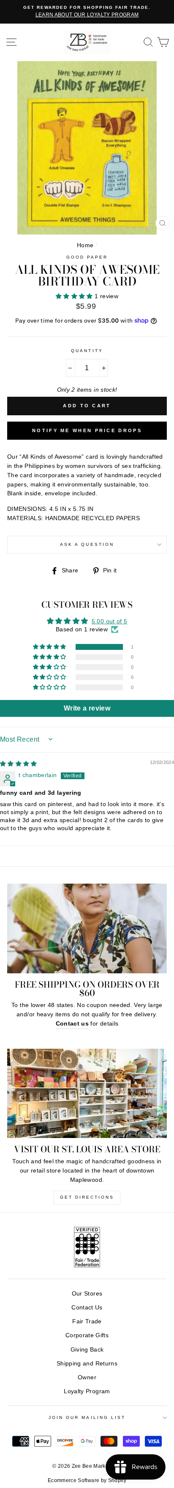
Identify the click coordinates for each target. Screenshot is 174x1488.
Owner (87, 1377)
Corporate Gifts (87, 1335)
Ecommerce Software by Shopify (87, 1480)
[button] (75, 296)
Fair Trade (86, 1321)
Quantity (87, 350)
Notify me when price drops (87, 430)
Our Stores (87, 1293)
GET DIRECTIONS (87, 1197)
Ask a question (87, 544)
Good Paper (87, 257)
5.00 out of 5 (109, 621)
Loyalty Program (87, 1391)
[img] (18, 764)
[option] (87, 11)
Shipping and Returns (87, 1363)
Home (85, 245)
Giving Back (87, 1349)
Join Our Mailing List (87, 1417)
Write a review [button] (87, 708)
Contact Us (86, 1307)
